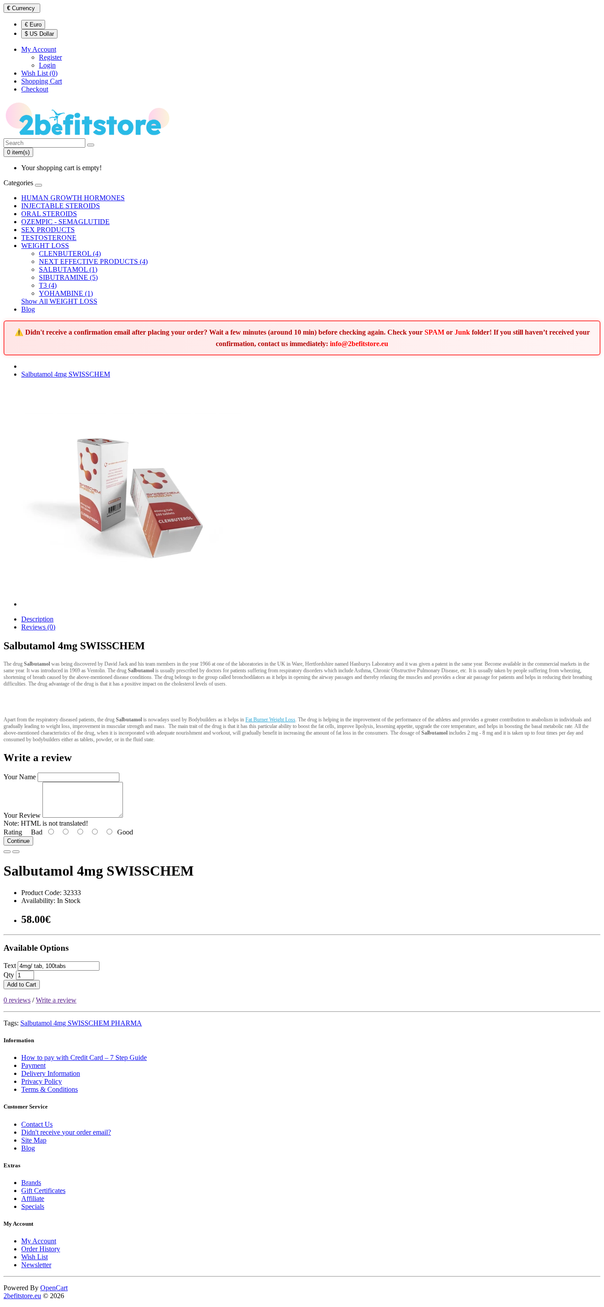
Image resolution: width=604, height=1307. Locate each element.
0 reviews (17, 1000)
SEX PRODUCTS (48, 229)
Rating (13, 832)
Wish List (34, 1257)
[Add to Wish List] (7, 851)
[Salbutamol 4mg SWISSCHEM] (131, 604)
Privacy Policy (41, 1081)
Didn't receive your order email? (66, 1132)
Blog (28, 309)
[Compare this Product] (15, 851)
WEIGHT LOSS (45, 245)
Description (37, 619)
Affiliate (32, 1198)
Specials (32, 1206)
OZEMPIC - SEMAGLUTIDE (65, 221)
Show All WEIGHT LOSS (59, 301)
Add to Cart (21, 984)
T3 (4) (48, 285)
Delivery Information (50, 1073)
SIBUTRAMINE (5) (68, 277)
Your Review (22, 815)
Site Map (33, 1140)
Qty (9, 975)
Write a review (56, 1000)
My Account (38, 1241)
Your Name (20, 777)
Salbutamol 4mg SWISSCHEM (65, 374)
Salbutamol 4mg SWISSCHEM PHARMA (81, 1023)
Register (50, 57)
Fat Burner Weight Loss (270, 719)
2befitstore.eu (22, 1295)
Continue (18, 841)
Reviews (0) (38, 627)
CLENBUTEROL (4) (70, 253)
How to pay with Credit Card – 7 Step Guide (84, 1057)
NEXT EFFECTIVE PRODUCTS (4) (93, 261)
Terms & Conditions (49, 1089)
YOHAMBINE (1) (66, 293)
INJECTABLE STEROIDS (60, 206)
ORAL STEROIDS (49, 213)
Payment (33, 1065)
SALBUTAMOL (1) (68, 269)
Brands (31, 1182)
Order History (40, 1249)
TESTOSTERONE (48, 237)
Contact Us (37, 1124)
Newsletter (36, 1265)
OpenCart (54, 1288)
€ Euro (33, 24)
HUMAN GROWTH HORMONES (73, 198)
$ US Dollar (39, 33)
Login (47, 65)
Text (10, 965)
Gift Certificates (43, 1190)
